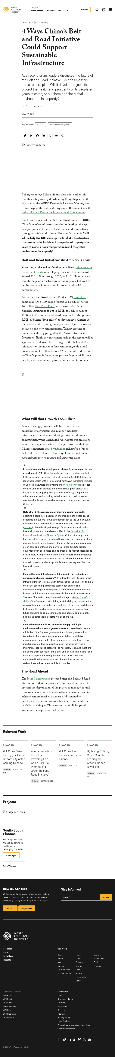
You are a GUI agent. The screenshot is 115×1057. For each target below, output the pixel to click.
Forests (79, 973)
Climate (79, 962)
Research (7, 948)
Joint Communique (38, 679)
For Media (62, 1002)
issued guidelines (55, 449)
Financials (62, 1006)
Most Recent (37, 10)
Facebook (59, 1039)
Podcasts (50, 10)
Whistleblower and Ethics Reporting (74, 1024)
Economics (99, 958)
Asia (59, 962)
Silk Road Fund (44, 306)
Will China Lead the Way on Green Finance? (70, 755)
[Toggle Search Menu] (97, 9)
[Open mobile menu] (110, 9)
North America (64, 973)
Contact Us (63, 991)
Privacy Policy (64, 1017)
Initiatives (8, 955)
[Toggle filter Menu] (103, 9)
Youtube (89, 1039)
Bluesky (79, 1039)
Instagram (64, 1039)
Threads (74, 1039)
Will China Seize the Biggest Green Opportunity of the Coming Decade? (14, 757)
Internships (63, 1013)
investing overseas (71, 484)
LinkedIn (69, 1039)
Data (5, 952)
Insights (34, 8)
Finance (40, 124)
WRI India (7, 1009)
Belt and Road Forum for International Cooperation (53, 212)
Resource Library (65, 998)
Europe (61, 965)
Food (78, 969)
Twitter (84, 1039)
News (60, 10)
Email (66, 897)
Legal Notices (64, 1021)
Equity (97, 962)
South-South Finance (13, 832)
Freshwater (81, 976)
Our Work (62, 948)
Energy (79, 965)
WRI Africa (7, 995)
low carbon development (59, 124)
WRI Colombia (9, 1006)
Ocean (79, 980)
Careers (61, 1009)
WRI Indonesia (9, 1013)
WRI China (8, 1002)
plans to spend (60, 477)
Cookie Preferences (66, 1028)
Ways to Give (26, 908)
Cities (78, 958)
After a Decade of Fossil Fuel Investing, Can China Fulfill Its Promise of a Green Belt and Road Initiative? (41, 762)
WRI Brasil (7, 998)
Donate (84, 9)
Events (60, 995)
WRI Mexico (8, 1017)
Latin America (64, 969)
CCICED (28, 527)
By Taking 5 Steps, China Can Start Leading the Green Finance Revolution (98, 759)
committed (80, 297)
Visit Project (11, 855)
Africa (60, 958)
